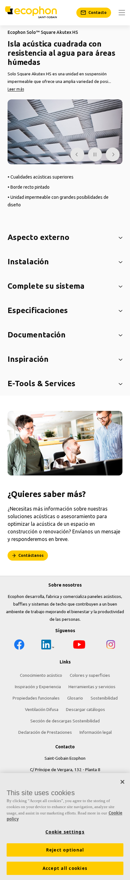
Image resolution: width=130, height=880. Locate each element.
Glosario (75, 698)
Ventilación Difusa (41, 709)
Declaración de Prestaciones (45, 732)
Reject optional (65, 850)
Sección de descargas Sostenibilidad (65, 720)
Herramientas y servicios (91, 686)
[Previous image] (77, 154)
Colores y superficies (90, 675)
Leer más (16, 89)
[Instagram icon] (110, 645)
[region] (65, 826)
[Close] (122, 782)
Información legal (96, 732)
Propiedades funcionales (36, 698)
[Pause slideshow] (95, 154)
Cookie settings (65, 832)
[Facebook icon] (19, 645)
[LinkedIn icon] (47, 645)
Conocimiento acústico (41, 675)
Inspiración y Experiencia (38, 686)
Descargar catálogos (85, 709)
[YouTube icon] (79, 645)
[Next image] (113, 154)
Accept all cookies (65, 868)
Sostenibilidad (104, 698)
